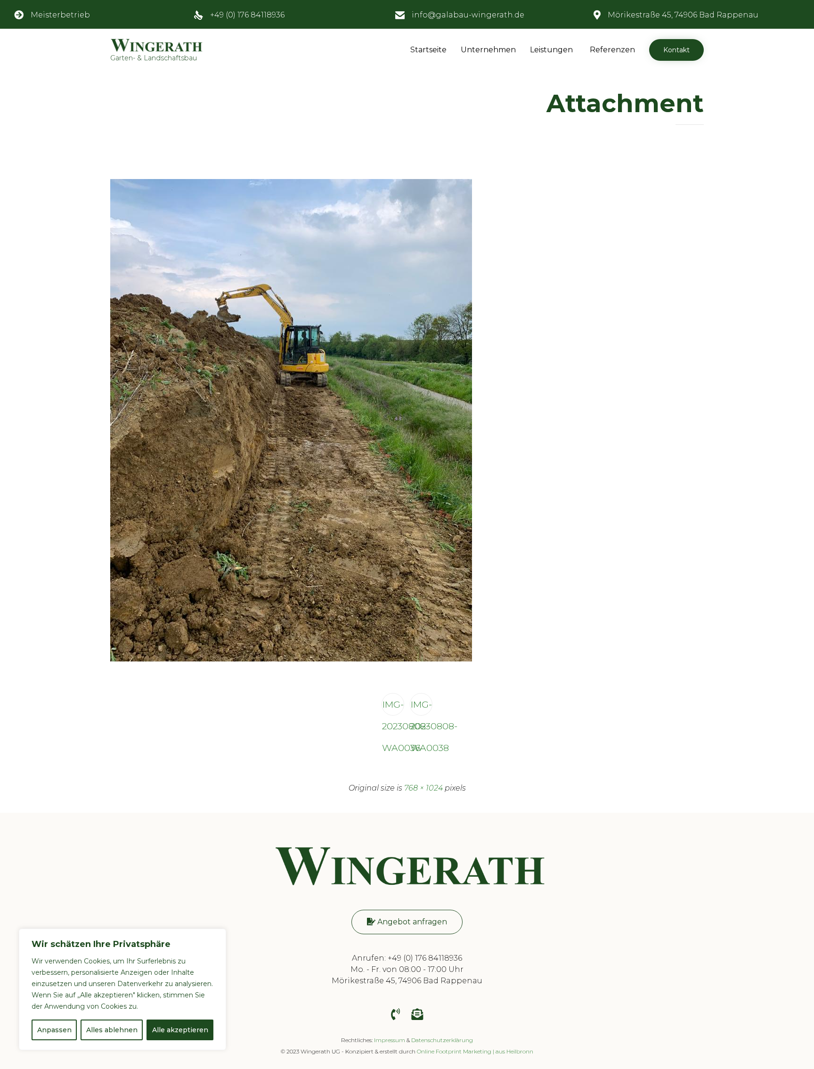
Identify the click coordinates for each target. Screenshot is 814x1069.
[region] (122, 989)
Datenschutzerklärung (442, 1040)
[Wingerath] (156, 45)
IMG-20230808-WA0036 (393, 707)
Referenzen (612, 49)
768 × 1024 (423, 787)
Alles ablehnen (112, 1030)
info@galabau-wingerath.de (468, 14)
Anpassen (54, 1030)
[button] (676, 50)
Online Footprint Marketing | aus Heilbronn (475, 1051)
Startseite (428, 49)
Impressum (389, 1040)
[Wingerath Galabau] (407, 888)
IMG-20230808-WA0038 (421, 707)
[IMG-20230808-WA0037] (291, 659)
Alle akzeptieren (180, 1030)
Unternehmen (488, 49)
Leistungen (551, 49)
